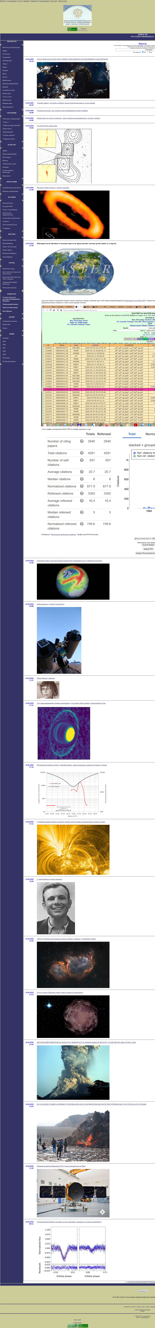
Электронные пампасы (10, 321)
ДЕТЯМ (11, 317)
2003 (4, 341)
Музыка (5, 160)
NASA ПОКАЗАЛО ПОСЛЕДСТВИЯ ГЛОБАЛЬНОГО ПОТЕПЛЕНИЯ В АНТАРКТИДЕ (72, 59)
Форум (5, 328)
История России (8, 203)
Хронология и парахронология (8, 214)
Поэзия (5, 77)
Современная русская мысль (12, 187)
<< (126, 1282)
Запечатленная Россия (10, 224)
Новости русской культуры (11, 47)
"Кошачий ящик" (8, 132)
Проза (4, 74)
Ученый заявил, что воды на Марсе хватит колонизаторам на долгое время (66, 103)
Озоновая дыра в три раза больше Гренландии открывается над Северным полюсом (69, 561)
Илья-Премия (7, 311)
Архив (143, 1306)
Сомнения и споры (9, 90)
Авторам (139, 1306)
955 (141, 1282)
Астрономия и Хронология (11, 218)
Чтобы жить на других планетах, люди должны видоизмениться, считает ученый (68, 118)
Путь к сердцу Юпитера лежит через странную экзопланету (60, 992)
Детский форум (7, 257)
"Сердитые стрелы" (9, 139)
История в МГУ (8, 206)
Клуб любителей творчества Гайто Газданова (12, 278)
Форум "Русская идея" (10, 247)
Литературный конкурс (10, 304)
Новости (34, 1)
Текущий (5, 338)
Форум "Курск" (7, 250)
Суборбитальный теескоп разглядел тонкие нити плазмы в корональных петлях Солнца (71, 822)
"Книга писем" (7, 128)
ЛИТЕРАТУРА (12, 41)
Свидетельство (139, 45)
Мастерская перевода (9, 287)
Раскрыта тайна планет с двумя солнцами (53, 188)
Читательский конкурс (10, 307)
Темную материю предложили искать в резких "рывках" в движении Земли (66, 939)
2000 (4, 351)
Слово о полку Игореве (10, 210)
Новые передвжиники (9, 154)
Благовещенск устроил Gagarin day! (50, 604)
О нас (20, 1)
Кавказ (5, 67)
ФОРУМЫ (11, 234)
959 (153, 1282)
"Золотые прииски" (9, 135)
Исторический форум (9, 253)
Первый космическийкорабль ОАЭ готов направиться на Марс (61, 1166)
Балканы (5, 70)
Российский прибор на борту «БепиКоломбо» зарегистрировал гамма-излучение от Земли (72, 765)
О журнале (133, 1306)
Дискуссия (62, 1)
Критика (5, 87)
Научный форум (8, 243)
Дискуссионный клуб (9, 240)
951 (128, 1282)
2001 (4, 348)
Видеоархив (6, 176)
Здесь (43, 301)
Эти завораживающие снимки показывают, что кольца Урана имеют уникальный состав (71, 703)
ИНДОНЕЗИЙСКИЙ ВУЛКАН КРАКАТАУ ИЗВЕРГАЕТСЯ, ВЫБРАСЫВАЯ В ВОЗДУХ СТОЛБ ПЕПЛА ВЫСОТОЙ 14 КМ (86, 1042)
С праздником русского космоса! (49, 879)
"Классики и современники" (11, 119)
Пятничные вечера (9, 269)
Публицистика (7, 60)
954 (138, 1282)
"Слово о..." (6, 122)
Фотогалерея (7, 157)
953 (135, 1282)
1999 (4, 354)
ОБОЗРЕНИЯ (11, 113)
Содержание (12, 1)
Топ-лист (53, 1)
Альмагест (6, 221)
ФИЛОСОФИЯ (12, 182)
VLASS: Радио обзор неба (47, 126)
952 (131, 1282)
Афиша (5, 51)
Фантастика (6, 324)
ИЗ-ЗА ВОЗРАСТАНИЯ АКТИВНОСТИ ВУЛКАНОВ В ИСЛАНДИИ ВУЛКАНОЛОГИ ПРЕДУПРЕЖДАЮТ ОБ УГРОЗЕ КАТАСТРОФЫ (91, 1104)
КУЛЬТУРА (12, 145)
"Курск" (5, 64)
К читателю (6, 54)
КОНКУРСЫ (11, 294)
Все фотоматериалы (9, 361)
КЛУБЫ (12, 263)
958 (150, 1282)
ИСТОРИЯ (11, 197)
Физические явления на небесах (63, 534)
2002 (4, 344)
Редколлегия (127, 1306)
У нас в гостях (7, 97)
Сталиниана (6, 228)
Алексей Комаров (145, 1317)
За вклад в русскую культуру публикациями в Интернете (11, 299)
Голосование (44, 1)
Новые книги (7, 93)
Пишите (26, 1)
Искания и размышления (10, 83)
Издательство (7, 100)
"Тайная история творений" (11, 125)
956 (144, 1282)
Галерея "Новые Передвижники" (142, 1309)
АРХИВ (11, 334)
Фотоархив (6, 358)
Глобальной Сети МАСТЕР (134, 301)
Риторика (6, 167)
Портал (3, 1)
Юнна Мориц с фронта (46, 678)
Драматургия (7, 80)
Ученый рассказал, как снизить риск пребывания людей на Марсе (62, 111)
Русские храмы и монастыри (8, 171)
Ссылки (147, 1306)
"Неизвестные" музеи (9, 164)
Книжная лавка (7, 103)
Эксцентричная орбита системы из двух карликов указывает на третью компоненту (69, 1222)
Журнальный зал (8, 107)
